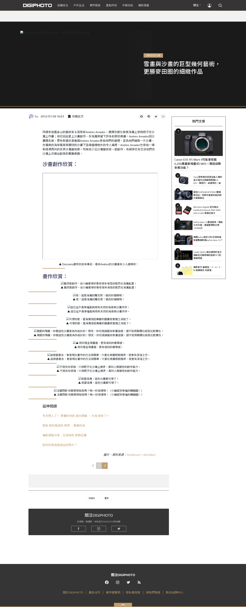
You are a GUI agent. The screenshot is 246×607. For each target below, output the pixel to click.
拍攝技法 (62, 5)
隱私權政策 (133, 592)
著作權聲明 (113, 592)
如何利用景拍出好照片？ (60, 445)
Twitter (156, 116)
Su (36, 116)
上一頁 (93, 465)
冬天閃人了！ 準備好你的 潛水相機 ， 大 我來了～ (76, 416)
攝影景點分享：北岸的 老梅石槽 (64, 435)
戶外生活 (78, 5)
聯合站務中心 (174, 592)
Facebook (141, 116)
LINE (148, 116)
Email (163, 116)
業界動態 (95, 5)
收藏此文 (78, 116)
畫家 (106, 498)
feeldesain (133, 454)
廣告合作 (94, 592)
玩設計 (92, 498)
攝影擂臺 (143, 5)
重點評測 (111, 5)
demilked (149, 454)
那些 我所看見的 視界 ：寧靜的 (64, 425)
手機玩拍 (127, 5)
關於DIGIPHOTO (73, 592)
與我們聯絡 (153, 592)
